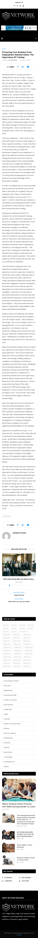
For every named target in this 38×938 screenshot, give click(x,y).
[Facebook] (14, 6)
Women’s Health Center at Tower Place (26, 859)
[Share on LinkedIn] (22, 66)
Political (6, 747)
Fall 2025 (14, 631)
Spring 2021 (16, 638)
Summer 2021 (18, 650)
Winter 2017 (27, 657)
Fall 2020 (5, 628)
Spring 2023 (6, 641)
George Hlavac (12, 60)
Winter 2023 (26, 663)
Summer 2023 (7, 654)
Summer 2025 (28, 654)
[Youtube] (23, 6)
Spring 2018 (16, 634)
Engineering (8, 690)
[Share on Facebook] (18, 66)
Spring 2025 (6, 644)
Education (7, 685)
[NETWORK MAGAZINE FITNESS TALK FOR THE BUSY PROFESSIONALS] (8, 835)
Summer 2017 (18, 647)
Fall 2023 (30, 628)
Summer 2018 (28, 647)
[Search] (36, 38)
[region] (19, 28)
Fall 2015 (5, 625)
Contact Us (19, 2)
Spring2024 (26, 641)
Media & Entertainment (12, 724)
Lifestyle (7, 719)
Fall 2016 (14, 625)
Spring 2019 (26, 634)
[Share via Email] (28, 66)
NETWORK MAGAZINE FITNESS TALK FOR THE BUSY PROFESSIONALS (25, 834)
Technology (8, 757)
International (8, 704)
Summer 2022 (28, 650)
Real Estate (8, 752)
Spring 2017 (6, 634)
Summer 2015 (27, 644)
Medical (6, 728)
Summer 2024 (18, 654)
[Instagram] (17, 6)
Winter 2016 (17, 657)
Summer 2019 (7, 650)
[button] (19, 28)
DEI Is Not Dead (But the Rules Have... (19, 579)
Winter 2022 (16, 663)
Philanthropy (8, 738)
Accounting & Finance (11, 681)
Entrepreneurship (10, 695)
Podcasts (7, 743)
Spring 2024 (16, 641)
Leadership (8, 709)
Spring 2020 (6, 638)
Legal (6, 714)
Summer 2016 (7, 647)
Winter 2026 (26, 666)
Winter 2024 (6, 666)
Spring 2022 (26, 638)
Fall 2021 (14, 628)
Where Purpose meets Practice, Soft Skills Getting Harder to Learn (18, 805)
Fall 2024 (5, 631)
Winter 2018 (6, 660)
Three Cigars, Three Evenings (24, 846)
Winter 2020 (7, 516)
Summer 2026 (7, 657)
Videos (6, 766)
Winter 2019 (16, 660)
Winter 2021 (6, 663)
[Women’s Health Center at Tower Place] (8, 861)
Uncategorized (9, 762)
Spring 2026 (16, 644)
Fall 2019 (30, 625)
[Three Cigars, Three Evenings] (8, 848)
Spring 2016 (23, 631)
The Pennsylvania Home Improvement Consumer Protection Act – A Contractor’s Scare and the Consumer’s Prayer (26, 819)
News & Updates (10, 733)
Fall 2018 (22, 625)
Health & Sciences (10, 700)
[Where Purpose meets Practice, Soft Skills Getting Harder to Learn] (19, 790)
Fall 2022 (22, 628)
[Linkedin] (20, 6)
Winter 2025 (16, 666)
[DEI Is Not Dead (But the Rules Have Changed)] (19, 565)
